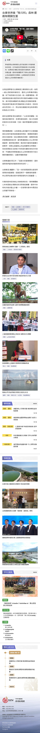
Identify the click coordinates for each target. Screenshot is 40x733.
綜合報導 (6, 23)
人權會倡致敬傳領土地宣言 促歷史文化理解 (16, 334)
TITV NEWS (14, 2)
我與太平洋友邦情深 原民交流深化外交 (15, 392)
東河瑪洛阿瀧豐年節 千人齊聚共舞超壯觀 (25, 445)
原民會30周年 (18, 249)
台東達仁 (18, 207)
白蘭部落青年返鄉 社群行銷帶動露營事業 (15, 305)
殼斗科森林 (26, 207)
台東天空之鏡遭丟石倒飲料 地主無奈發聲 (15, 484)
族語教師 (13, 366)
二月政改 (9, 249)
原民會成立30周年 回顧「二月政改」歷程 (16, 247)
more (12, 686)
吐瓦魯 (20, 395)
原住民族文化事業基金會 (9, 723)
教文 (4, 366)
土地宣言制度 (11, 337)
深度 (13, 207)
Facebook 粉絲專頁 (7, 725)
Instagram (5, 729)
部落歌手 (13, 279)
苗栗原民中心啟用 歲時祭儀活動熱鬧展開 (22, 679)
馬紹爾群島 (26, 395)
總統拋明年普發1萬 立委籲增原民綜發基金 (16, 537)
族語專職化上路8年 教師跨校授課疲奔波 (15, 363)
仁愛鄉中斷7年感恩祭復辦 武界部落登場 (26, 427)
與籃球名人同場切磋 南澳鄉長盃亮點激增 (25, 410)
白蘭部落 (9, 308)
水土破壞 (14, 209)
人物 (4, 279)
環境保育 (21, 209)
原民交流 (13, 395)
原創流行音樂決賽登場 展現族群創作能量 (22, 671)
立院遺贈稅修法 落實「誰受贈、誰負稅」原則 (17, 511)
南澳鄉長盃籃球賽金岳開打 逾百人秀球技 (25, 419)
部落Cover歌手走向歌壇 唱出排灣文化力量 (16, 276)
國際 (4, 395)
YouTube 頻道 (6, 727)
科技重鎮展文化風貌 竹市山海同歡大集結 (25, 436)
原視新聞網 (15, 4)
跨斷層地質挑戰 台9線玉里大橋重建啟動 (15, 564)
